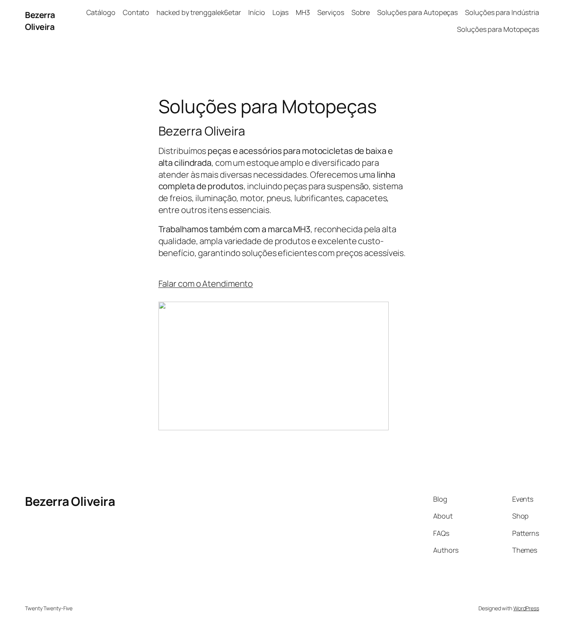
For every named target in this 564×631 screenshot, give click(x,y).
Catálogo (100, 12)
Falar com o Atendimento (205, 283)
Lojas (280, 12)
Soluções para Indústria (502, 12)
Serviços (330, 12)
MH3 (303, 12)
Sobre (360, 12)
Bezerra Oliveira (40, 21)
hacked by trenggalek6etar (199, 12)
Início (256, 12)
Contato (136, 12)
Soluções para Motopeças (498, 29)
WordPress (526, 608)
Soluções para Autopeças (417, 12)
